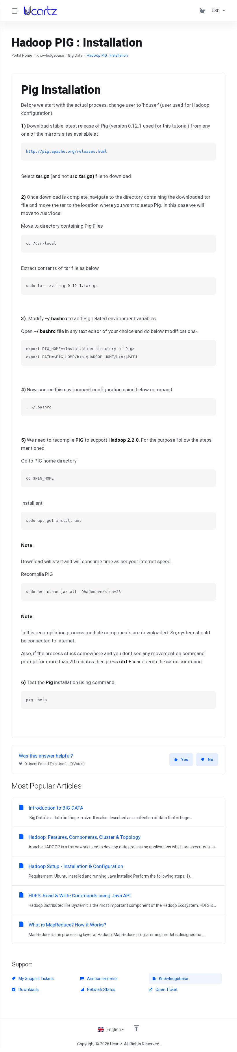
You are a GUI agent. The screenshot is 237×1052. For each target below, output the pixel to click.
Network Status (100, 989)
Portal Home (22, 55)
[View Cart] (203, 10)
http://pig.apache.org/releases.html (66, 151)
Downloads (28, 989)
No (210, 759)
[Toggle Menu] (14, 11)
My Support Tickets (36, 978)
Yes (184, 759)
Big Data (75, 55)
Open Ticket (166, 989)
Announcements (102, 978)
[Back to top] (136, 1028)
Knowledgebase (50, 55)
